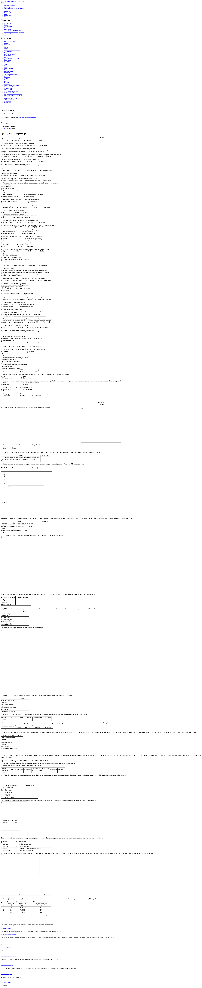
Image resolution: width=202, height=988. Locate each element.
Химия (5, 81)
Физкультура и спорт (9, 79)
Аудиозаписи (7, 101)
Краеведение (7, 60)
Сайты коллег (7, 33)
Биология (6, 45)
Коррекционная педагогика (11, 58)
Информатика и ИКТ (9, 55)
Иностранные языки (9, 54)
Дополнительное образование (12, 50)
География (6, 47)
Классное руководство (10, 88)
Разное (5, 103)
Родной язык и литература (11, 74)
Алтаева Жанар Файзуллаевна (27, 117)
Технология (7, 77)
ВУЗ (5, 16)
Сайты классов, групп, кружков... (13, 30)
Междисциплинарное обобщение (13, 94)
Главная (6, 25)
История (6, 57)
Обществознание (8, 68)
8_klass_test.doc (6, 128)
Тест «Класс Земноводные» (6, 974)
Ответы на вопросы (9, 27)
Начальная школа (8, 12)
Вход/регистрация (8, 23)
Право (5, 70)
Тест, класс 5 (3, 940)
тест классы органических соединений (8, 956)
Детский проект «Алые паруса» (12, 7)
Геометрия (6, 48)
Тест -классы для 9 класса (6, 928)
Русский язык (7, 75)
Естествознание (8, 51)
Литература (7, 61)
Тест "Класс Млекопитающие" (7, 965)
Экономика (7, 84)
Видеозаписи (7, 102)
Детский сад (7, 11)
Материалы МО (8, 89)
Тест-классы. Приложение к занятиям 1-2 (9, 934)
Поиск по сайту (8, 29)
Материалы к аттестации (10, 92)
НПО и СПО (7, 15)
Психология (7, 72)
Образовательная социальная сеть (12, 1)
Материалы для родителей (11, 91)
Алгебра (6, 43)
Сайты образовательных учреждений (14, 32)
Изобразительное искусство (11, 53)
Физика (6, 78)
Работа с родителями (9, 96)
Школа (5, 14)
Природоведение (8, 71)
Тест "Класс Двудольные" (6, 947)
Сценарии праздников (10, 99)
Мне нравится (7, 982)
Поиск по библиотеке (9, 41)
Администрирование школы (11, 85)
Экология (6, 82)
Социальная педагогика (10, 98)
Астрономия (7, 44)
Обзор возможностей (9, 5)
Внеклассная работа (9, 87)
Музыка (6, 65)
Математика (7, 62)
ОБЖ (5, 67)
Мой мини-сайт (8, 26)
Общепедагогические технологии (13, 95)
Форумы (6, 34)
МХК (5, 64)
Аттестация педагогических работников (14, 8)
